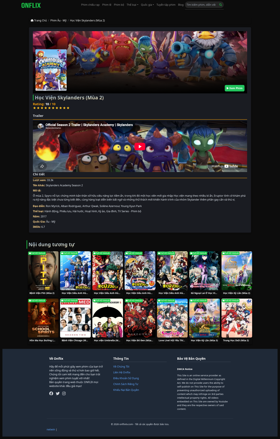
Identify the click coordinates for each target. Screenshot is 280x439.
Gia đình (111, 211)
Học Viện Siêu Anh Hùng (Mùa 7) (80, 293)
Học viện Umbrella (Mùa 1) (109, 340)
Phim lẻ (106, 4)
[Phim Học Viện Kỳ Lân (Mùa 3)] (204, 318)
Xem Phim (236, 88)
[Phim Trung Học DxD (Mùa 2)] (237, 318)
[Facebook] (51, 393)
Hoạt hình (91, 211)
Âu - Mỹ (50, 221)
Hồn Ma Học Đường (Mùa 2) (45, 340)
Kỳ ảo (101, 211)
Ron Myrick (53, 206)
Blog (181, 4)
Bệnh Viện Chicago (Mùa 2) (77, 340)
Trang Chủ (40, 20)
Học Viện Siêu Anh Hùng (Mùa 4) (144, 293)
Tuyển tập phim (166, 4)
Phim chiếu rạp (90, 4)
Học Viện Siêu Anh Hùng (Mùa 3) (177, 293)
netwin (51, 429)
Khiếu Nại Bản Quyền (126, 390)
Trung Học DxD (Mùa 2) (236, 340)
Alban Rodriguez (71, 206)
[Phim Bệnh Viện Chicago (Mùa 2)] (75, 318)
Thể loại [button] (131, 4)
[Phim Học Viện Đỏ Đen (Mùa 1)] (140, 318)
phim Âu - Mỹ (58, 20)
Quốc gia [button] (146, 4)
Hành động (51, 211)
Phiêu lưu (65, 211)
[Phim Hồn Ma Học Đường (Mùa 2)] (43, 318)
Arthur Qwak (90, 206)
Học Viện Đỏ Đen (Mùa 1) (140, 340)
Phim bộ (119, 4)
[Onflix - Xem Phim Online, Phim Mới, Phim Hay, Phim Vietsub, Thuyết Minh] (31, 5)
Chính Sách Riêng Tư (125, 384)
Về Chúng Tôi (121, 366)
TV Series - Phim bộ (129, 211)
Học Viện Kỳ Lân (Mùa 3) (204, 340)
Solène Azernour (110, 206)
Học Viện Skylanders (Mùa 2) (87, 20)
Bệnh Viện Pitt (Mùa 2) (41, 293)
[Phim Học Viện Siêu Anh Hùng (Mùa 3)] (172, 270)
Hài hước (78, 211)
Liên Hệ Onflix (121, 372)
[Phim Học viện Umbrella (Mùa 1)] (107, 318)
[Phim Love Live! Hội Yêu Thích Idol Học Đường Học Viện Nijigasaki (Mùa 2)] (172, 318)
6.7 (43, 227)
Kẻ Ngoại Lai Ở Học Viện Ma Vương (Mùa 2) (215, 293)
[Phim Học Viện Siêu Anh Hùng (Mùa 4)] (140, 270)
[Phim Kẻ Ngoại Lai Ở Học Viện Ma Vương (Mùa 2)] (204, 270)
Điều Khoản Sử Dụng (126, 378)
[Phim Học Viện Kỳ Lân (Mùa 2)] (237, 270)
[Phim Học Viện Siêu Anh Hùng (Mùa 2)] (107, 270)
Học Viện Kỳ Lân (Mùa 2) (236, 293)
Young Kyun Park (131, 206)
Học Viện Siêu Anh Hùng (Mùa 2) (112, 293)
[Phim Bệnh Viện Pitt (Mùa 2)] (43, 270)
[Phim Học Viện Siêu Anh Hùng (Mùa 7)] (75, 270)
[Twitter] (58, 393)
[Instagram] (64, 393)
